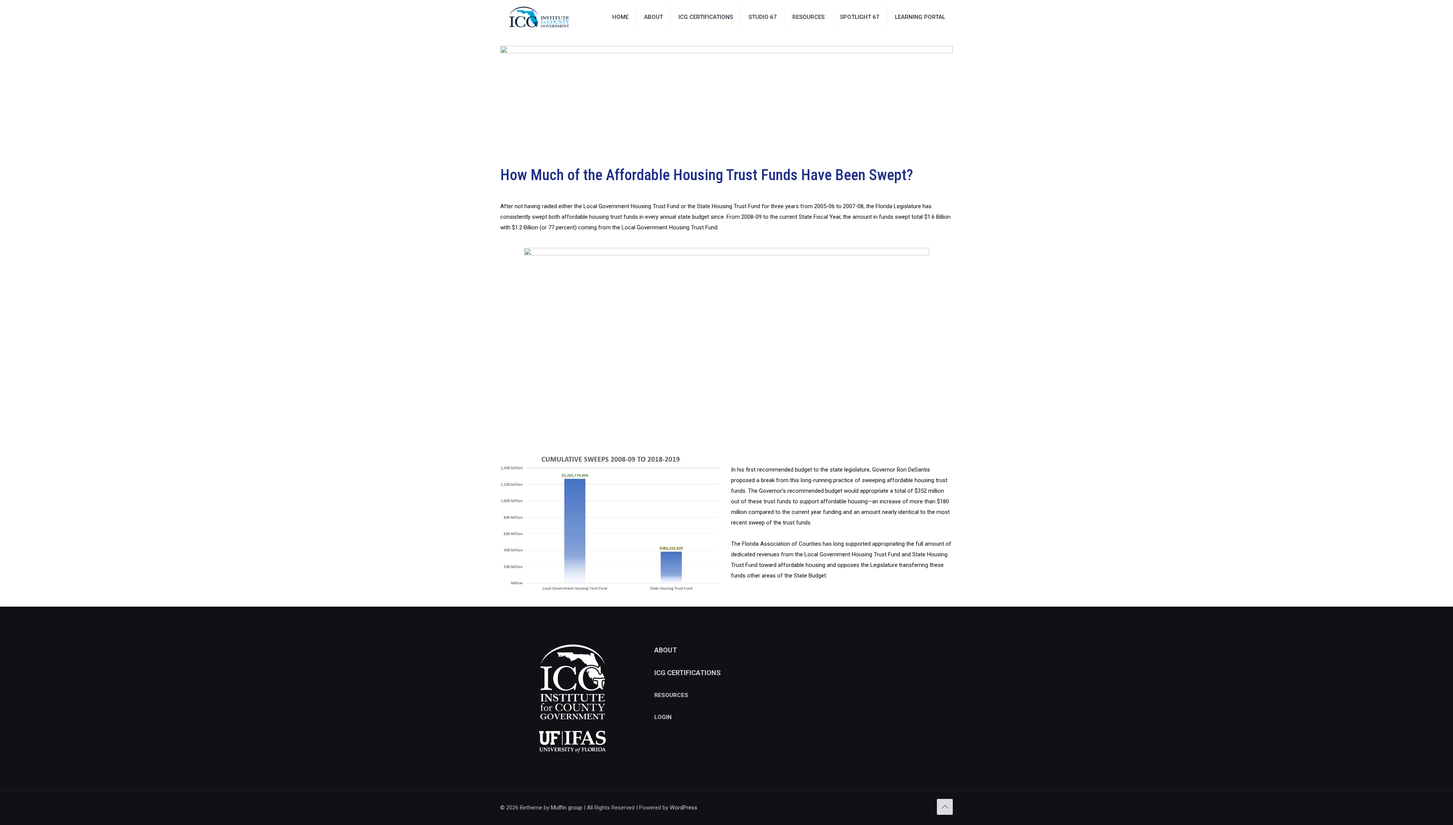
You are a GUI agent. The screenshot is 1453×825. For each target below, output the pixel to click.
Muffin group (566, 807)
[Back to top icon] (945, 807)
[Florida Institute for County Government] (539, 17)
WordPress (683, 807)
